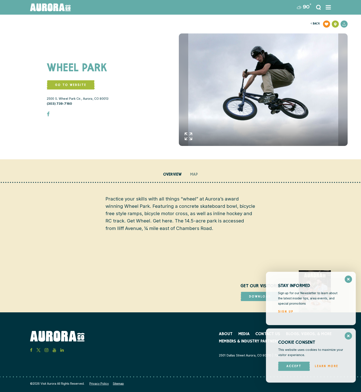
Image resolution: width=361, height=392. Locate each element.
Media (244, 334)
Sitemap (118, 383)
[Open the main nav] (328, 7)
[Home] (50, 7)
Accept (293, 366)
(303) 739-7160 (59, 104)
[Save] (326, 24)
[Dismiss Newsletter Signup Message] (348, 279)
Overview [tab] (172, 175)
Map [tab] (194, 175)
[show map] (335, 24)
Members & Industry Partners (249, 341)
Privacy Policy (99, 383)
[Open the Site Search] (318, 7)
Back (315, 24)
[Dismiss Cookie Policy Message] (348, 336)
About (226, 334)
